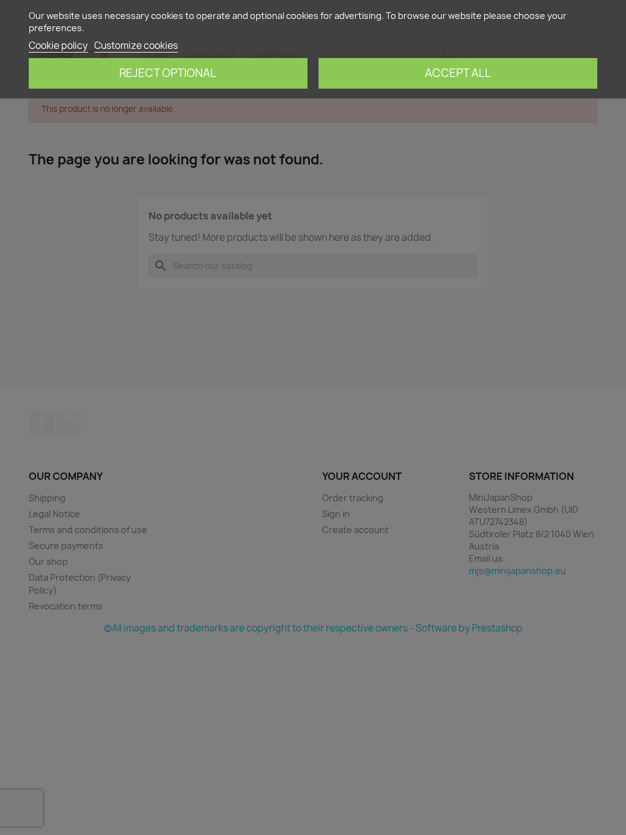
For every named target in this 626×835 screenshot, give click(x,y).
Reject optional (167, 73)
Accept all (458, 73)
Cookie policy (58, 45)
